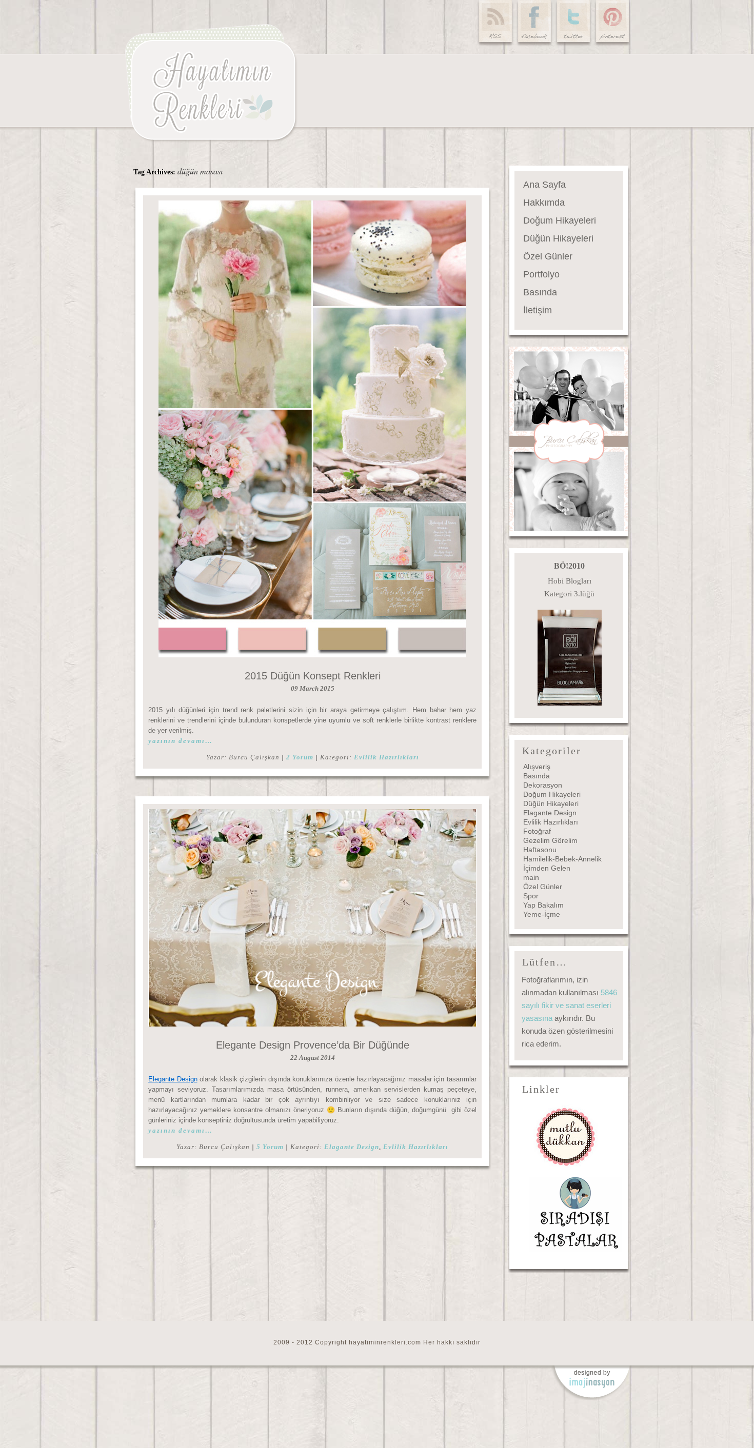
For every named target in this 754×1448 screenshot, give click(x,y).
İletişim (537, 310)
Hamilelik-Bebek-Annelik (562, 859)
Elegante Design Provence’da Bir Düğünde (312, 1045)
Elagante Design (351, 1147)
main (531, 877)
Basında (540, 292)
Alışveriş (536, 766)
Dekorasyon (542, 785)
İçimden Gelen (546, 868)
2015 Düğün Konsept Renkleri (313, 675)
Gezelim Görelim (550, 840)
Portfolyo (541, 274)
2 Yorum (299, 757)
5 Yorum (270, 1147)
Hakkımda (544, 202)
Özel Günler (547, 256)
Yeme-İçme (541, 914)
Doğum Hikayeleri (559, 220)
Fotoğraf (537, 831)
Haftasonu (540, 850)
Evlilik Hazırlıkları (386, 757)
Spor (531, 896)
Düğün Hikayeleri (558, 238)
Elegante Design (172, 1079)
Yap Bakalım (543, 905)
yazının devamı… (180, 741)
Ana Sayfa (544, 184)
